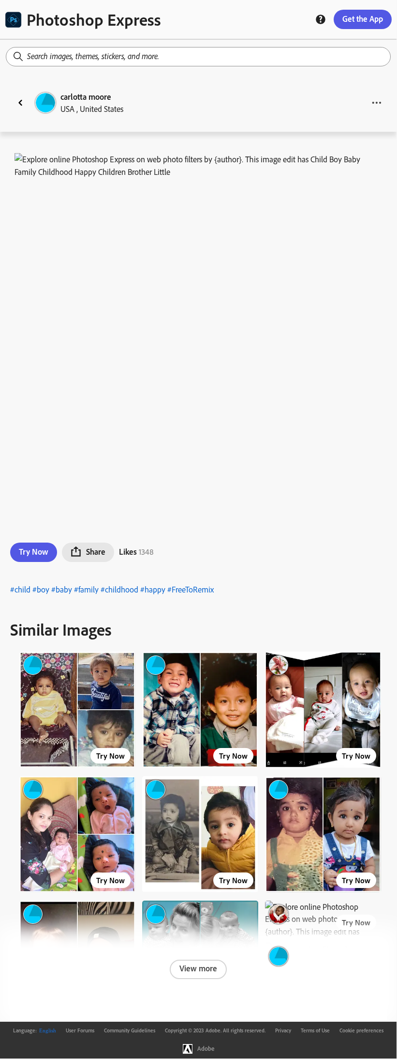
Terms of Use (315, 1030)
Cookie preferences (361, 1030)
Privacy (283, 1030)
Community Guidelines (129, 1030)
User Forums (80, 1030)
